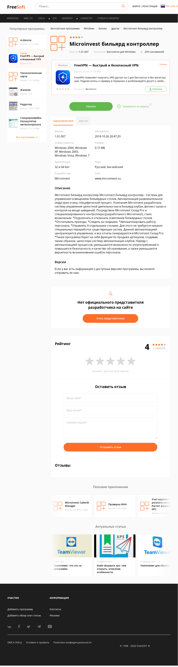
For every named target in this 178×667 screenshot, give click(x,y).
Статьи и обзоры (108, 18)
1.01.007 (79, 51)
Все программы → (27, 137)
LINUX (41, 18)
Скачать (91, 106)
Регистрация (150, 6)
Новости (86, 18)
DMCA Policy (14, 642)
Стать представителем (110, 318)
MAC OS (28, 18)
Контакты (55, 609)
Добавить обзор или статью (24, 615)
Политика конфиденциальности (72, 642)
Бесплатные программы (65, 28)
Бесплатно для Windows (121, 51)
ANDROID (67, 18)
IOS (55, 18)
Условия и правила (37, 642)
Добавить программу (20, 609)
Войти (136, 6)
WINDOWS (13, 18)
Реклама (55, 615)
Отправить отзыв (110, 447)
